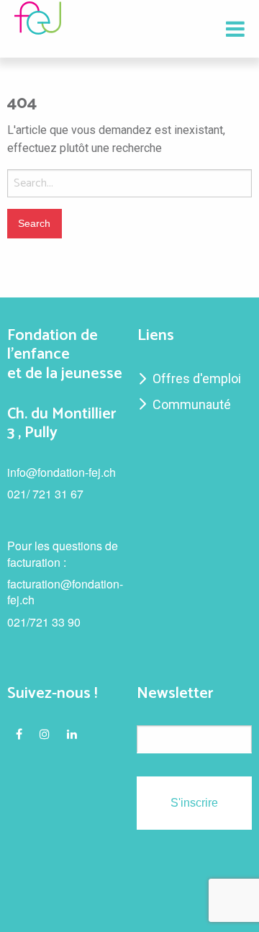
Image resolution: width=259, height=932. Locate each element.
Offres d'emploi (197, 378)
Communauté (192, 404)
